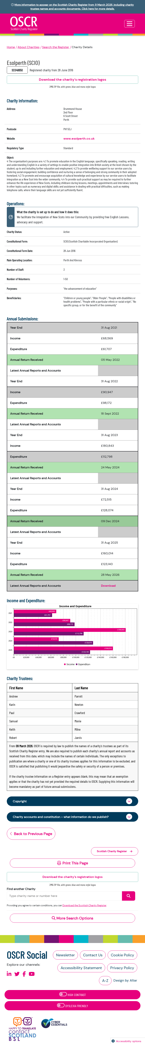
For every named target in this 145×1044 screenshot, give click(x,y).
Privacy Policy (122, 967)
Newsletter (65, 955)
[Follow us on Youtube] (32, 974)
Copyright (20, 801)
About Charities (28, 47)
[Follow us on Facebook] (24, 974)
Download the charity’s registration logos (72, 877)
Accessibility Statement (81, 967)
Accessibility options (128, 1041)
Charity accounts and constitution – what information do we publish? (61, 817)
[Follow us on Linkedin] (9, 974)
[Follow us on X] (17, 974)
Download (108, 586)
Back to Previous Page (33, 833)
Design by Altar (125, 980)
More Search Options (74, 918)
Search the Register (55, 47)
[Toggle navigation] (129, 23)
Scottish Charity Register (112, 851)
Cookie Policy (122, 955)
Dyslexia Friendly (76, 1006)
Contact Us (93, 955)
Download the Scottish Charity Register (84, 905)
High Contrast (76, 995)
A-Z (105, 980)
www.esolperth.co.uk (79, 139)
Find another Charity (21, 889)
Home (11, 47)
